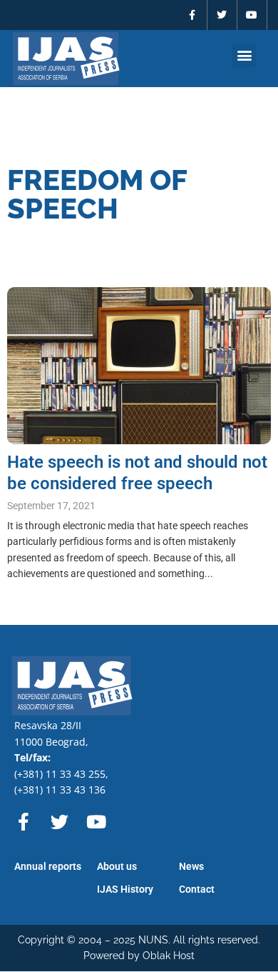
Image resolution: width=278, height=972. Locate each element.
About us (117, 866)
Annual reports (47, 866)
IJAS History (125, 889)
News (191, 866)
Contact (197, 889)
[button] (244, 55)
